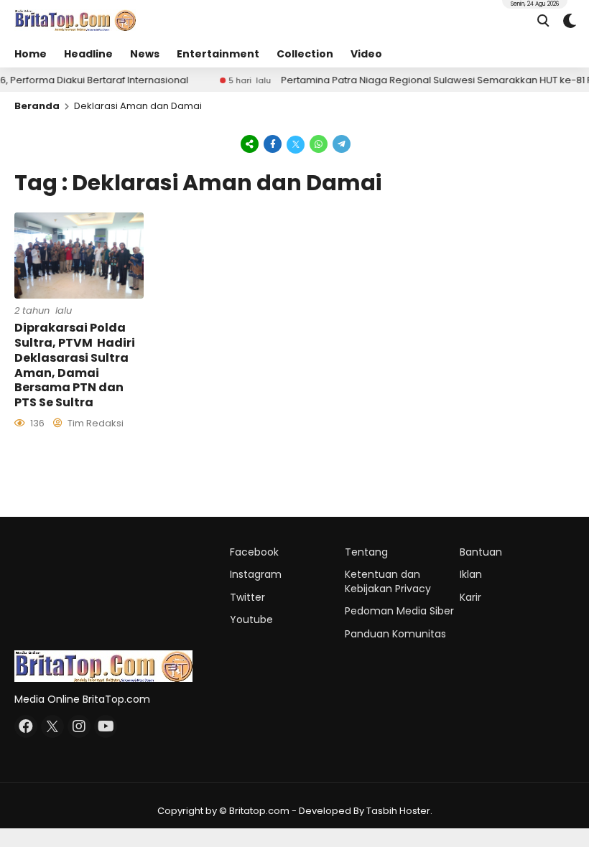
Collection (305, 54)
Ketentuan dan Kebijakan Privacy (388, 581)
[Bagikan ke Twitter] (295, 143)
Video (366, 54)
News (144, 54)
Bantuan (481, 552)
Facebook (254, 552)
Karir (470, 597)
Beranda (37, 106)
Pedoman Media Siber (399, 611)
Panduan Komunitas (395, 634)
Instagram (256, 574)
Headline (88, 54)
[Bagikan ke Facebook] (272, 143)
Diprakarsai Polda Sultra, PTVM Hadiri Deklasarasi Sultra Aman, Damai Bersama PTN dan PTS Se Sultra (74, 365)
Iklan (471, 574)
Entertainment (218, 54)
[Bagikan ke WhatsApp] (318, 143)
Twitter (247, 597)
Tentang (366, 552)
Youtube (251, 619)
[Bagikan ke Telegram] (340, 143)
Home (30, 54)
